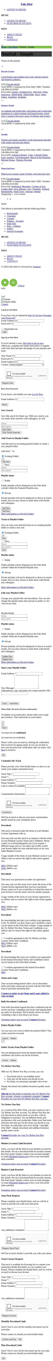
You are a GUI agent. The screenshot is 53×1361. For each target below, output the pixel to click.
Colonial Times (41, 155)
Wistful (37, 191)
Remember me (11, 329)
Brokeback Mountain (21, 186)
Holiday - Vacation (15, 221)
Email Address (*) (9, 320)
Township (4, 134)
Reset (4, 405)
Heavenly (37, 92)
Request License (9, 1316)
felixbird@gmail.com (18, 1156)
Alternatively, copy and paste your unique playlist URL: (26, 690)
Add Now (6, 462)
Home (4, 47)
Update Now (7, 656)
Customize (6, 812)
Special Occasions (15, 231)
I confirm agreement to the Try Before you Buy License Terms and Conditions (24, 939)
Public (7, 480)
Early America (7, 157)
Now (4, 538)
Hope (45, 92)
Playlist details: (7, 613)
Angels (14, 92)
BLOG (10, 37)
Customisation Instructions (13, 794)
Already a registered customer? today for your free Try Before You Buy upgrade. (25, 1097)
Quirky (10, 229)
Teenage (29, 191)
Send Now (14, 703)
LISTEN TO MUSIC (16, 9)
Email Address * (8, 673)
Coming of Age (39, 186)
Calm (30, 155)
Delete (13, 1038)
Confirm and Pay (9, 1339)
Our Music (13, 47)
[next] (21, 286)
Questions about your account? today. (23, 1019)
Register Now (7, 383)
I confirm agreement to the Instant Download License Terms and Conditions (23, 968)
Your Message (7, 688)
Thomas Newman (24, 160)
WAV (4, 868)
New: (7, 465)
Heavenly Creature (7, 71)
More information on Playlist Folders (17, 514)
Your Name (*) (8, 356)
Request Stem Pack (10, 1248)
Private (8, 493)
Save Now (6, 430)
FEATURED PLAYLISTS (19, 23)
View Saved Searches (11, 432)
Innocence (5, 94)
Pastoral (45, 189)
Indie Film (11, 223)
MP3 (3, 866)
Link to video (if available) (13, 786)
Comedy (10, 218)
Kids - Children (14, 226)
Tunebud (37, 267)
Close (4, 703)
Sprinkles (22, 97)
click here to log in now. (33, 343)
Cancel (5, 1038)
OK (20, 1339)
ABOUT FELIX (14, 34)
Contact (4, 304)
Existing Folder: (12, 456)
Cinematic (11, 216)
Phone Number (8, 783)
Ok (3, 755)
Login (4, 332)
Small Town (18, 191)
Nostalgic (36, 189)
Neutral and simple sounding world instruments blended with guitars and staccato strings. (26, 141)
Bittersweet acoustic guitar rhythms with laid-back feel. (25, 174)
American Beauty (19, 155)
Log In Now (37, 394)
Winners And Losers (8, 168)
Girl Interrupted (22, 157)
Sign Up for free (35, 315)
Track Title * (6, 774)
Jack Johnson (20, 189)
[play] (5, 286)
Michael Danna (8, 160)
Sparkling (12, 97)
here (3, 750)
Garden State (7, 189)
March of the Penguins (40, 157)
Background (12, 213)
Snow (37, 94)
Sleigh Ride (28, 94)
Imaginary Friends (7, 105)
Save (4, 728)
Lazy (29, 189)
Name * (4, 777)
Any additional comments (12, 1230)
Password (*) (7, 323)
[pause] (13, 286)
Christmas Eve (25, 92)
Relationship (6, 191)
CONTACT (12, 39)
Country (4, 364)
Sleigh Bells (16, 94)
